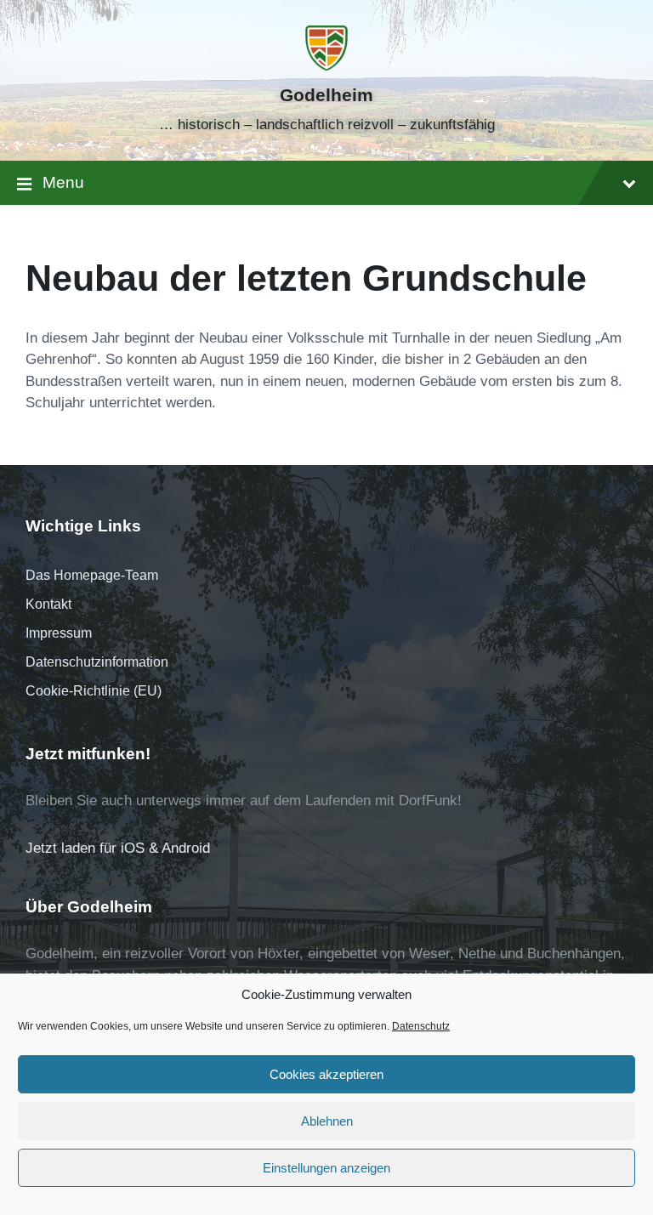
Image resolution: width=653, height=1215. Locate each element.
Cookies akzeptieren (326, 1074)
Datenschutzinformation (97, 662)
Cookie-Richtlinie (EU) (94, 691)
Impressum (59, 633)
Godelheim (326, 95)
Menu (63, 182)
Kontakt (48, 604)
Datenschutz (421, 1026)
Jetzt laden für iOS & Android (118, 848)
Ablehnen (327, 1121)
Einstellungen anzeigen (326, 1168)
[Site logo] (326, 66)
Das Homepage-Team (92, 575)
